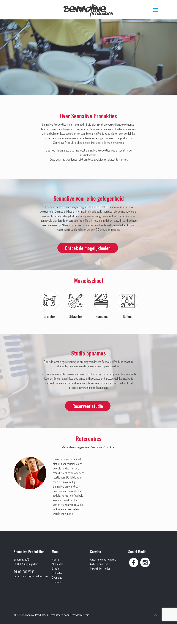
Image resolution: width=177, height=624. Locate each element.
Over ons (57, 577)
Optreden (57, 573)
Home (55, 559)
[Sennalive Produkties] (88, 9)
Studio (56, 568)
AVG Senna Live (99, 564)
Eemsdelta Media (79, 615)
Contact (56, 582)
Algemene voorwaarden (103, 559)
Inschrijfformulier (100, 568)
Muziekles (57, 564)
